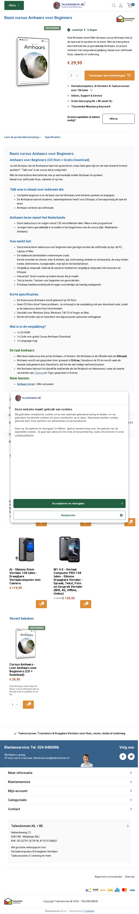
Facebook (122, 756)
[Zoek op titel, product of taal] (114, 5)
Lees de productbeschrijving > (22, 137)
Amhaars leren (26, 384)
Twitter (131, 756)
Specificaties (52, 137)
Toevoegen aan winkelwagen (129, 522)
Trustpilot (89, 911)
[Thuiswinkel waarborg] (13, 901)
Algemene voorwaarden (108, 876)
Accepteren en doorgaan (68, 503)
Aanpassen (68, 515)
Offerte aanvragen (115, 120)
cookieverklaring (24, 435)
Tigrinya (39, 372)
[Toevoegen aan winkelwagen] (28, 705)
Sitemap (130, 876)
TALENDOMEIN (89, 901)
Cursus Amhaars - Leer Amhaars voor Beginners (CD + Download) (23, 669)
